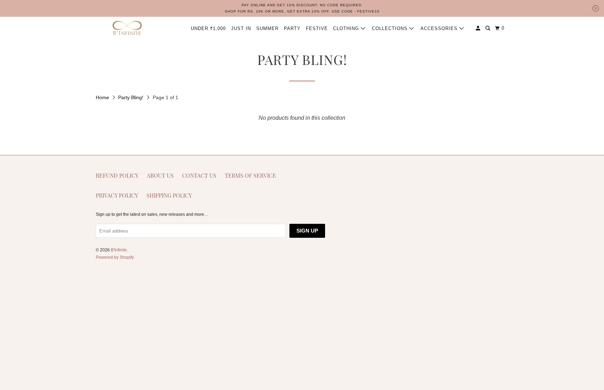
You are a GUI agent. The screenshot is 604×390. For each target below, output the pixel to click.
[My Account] (478, 28)
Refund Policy (117, 175)
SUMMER (267, 28)
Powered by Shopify (115, 257)
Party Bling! (131, 97)
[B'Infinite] (127, 28)
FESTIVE (317, 28)
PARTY (292, 28)
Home (103, 97)
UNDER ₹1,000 (208, 28)
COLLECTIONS (390, 28)
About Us (160, 175)
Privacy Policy (117, 195)
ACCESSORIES (439, 28)
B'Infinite (119, 250)
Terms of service (250, 175)
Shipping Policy (169, 195)
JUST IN (241, 28)
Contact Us (199, 175)
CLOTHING (347, 28)
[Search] (488, 28)
